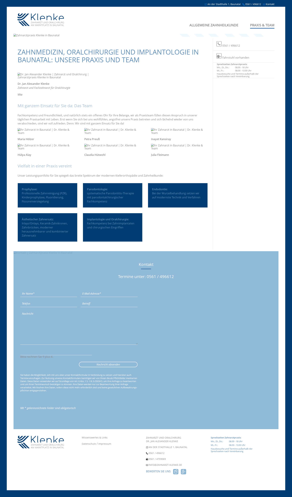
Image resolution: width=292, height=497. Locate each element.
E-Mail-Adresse (91, 291)
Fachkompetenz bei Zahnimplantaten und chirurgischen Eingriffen (110, 223)
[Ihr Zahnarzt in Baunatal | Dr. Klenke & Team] (41, 25)
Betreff (85, 301)
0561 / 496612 (253, 4)
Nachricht (26, 311)
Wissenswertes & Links (94, 437)
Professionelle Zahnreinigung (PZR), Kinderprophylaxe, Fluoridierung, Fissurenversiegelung (44, 195)
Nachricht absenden (108, 364)
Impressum (104, 443)
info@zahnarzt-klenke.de (165, 464)
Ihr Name (27, 291)
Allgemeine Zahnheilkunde (213, 25)
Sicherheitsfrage (31, 350)
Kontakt (270, 4)
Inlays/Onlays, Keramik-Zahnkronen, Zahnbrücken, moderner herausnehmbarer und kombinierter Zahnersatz (45, 227)
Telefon (24, 301)
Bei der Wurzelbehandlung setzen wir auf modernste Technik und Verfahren (176, 193)
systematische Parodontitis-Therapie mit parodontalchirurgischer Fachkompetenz (110, 195)
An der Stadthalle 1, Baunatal (224, 4)
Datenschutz (89, 443)
